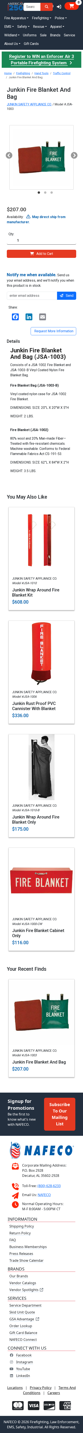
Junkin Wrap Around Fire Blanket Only (35, 819)
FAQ (12, 1240)
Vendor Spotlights (24, 1289)
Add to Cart (44, 254)
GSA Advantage (21, 1319)
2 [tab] (45, 193)
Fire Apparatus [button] (15, 18)
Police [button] (59, 18)
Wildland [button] (10, 35)
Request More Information (53, 331)
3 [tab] (51, 193)
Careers (53, 1392)
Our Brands (18, 1276)
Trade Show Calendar (26, 1260)
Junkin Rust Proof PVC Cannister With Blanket (34, 706)
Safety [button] (22, 27)
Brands (55, 35)
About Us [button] (11, 44)
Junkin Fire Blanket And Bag (39, 1062)
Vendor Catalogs (22, 1283)
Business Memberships (28, 1246)
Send (69, 296)
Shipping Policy (21, 1226)
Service (69, 35)
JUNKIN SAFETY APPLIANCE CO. (29, 104)
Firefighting (23, 73)
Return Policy (20, 1233)
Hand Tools (41, 73)
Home (8, 73)
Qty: (11, 234)
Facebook (24, 1355)
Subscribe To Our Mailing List (59, 1114)
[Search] (46, 7)
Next (72, 154)
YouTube (23, 1369)
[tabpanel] (41, 157)
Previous (7, 154)
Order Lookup (20, 1326)
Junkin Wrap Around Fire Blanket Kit (35, 592)
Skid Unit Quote (22, 1312)
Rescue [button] (38, 27)
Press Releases (21, 1253)
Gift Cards (31, 44)
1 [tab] (39, 193)
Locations (15, 1387)
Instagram (24, 1362)
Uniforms (30, 35)
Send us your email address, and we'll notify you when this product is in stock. (40, 280)
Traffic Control (61, 73)
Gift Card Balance (23, 1332)
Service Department (25, 1305)
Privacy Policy (41, 1387)
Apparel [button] (56, 27)
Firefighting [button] (40, 18)
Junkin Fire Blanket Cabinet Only (38, 933)
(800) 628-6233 (49, 1185)
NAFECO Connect (23, 1339)
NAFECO (44, 1194)
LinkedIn (23, 1375)
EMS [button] (7, 27)
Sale (43, 35)
